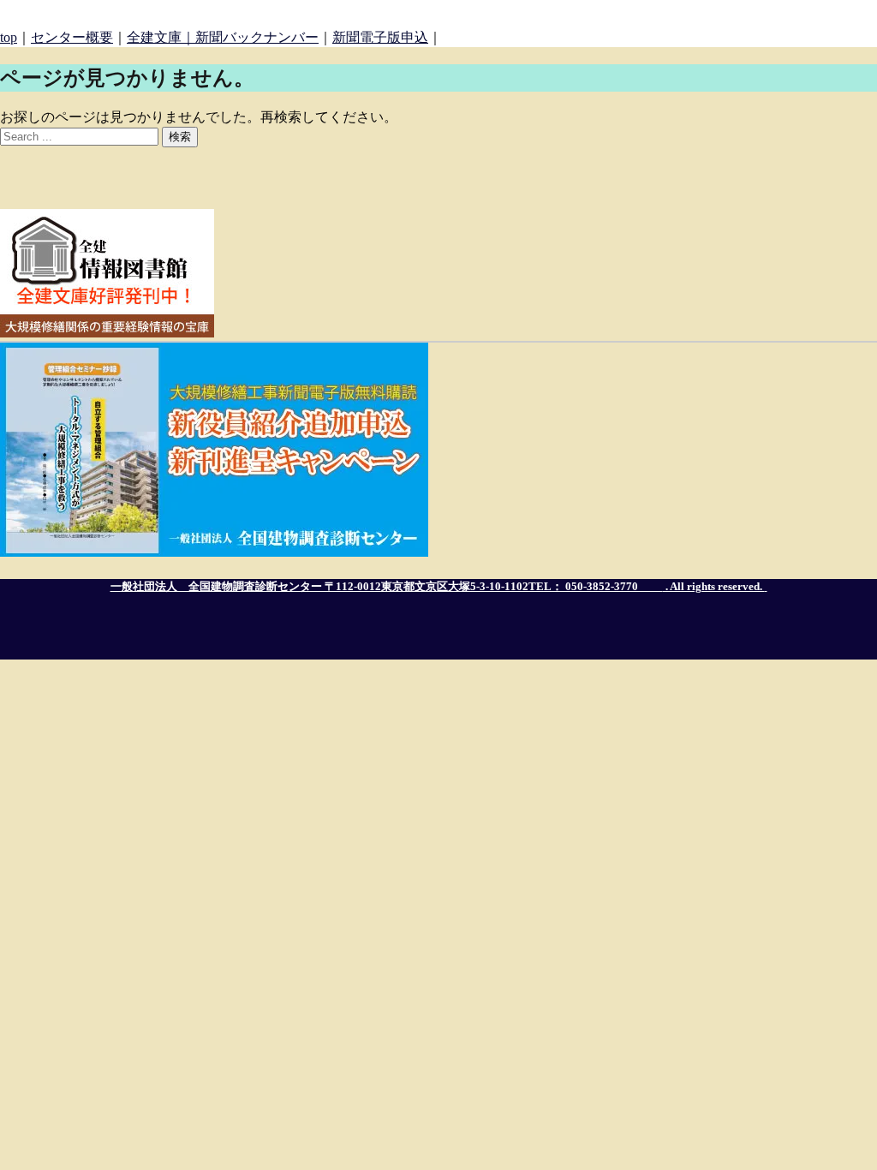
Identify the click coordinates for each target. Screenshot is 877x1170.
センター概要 (72, 37)
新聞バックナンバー (257, 37)
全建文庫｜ (161, 37)
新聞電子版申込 (380, 37)
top (8, 37)
